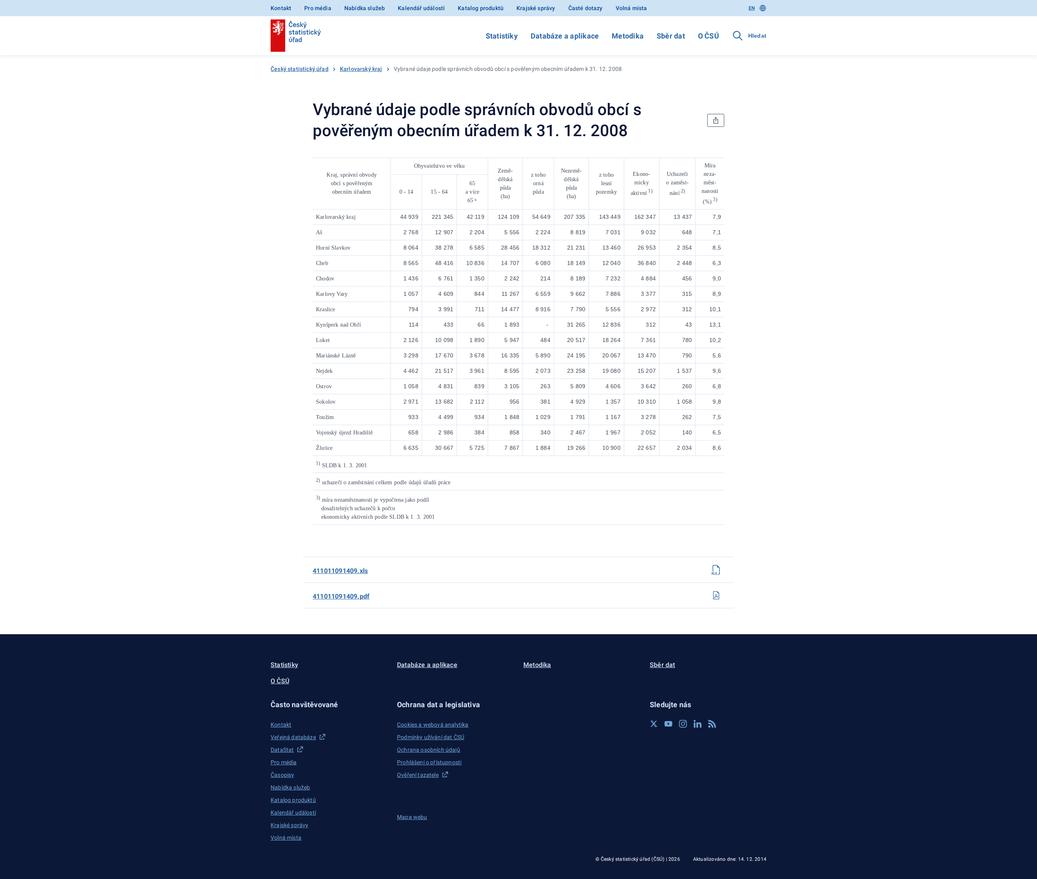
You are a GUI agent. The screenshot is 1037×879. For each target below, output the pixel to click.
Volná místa (631, 8)
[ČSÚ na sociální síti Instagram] (683, 724)
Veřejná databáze (293, 737)
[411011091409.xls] (716, 570)
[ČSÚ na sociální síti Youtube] (668, 724)
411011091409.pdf (341, 596)
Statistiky (502, 36)
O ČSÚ (708, 36)
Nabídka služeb (364, 8)
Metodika (628, 36)
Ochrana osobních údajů (428, 749)
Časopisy (282, 775)
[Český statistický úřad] (296, 35)
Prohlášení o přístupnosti (429, 762)
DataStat (282, 749)
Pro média (317, 8)
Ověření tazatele (418, 775)
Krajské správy (535, 8)
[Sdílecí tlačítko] (715, 120)
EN (752, 8)
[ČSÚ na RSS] (712, 724)
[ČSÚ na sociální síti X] (654, 724)
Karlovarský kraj (361, 69)
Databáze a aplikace (565, 36)
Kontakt (281, 8)
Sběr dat (671, 36)
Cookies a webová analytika (433, 724)
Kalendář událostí (421, 8)
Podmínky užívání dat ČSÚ (430, 737)
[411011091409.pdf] (716, 595)
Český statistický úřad (300, 69)
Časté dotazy (585, 8)
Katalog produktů (481, 8)
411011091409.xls (340, 571)
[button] (329, 704)
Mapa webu (412, 817)
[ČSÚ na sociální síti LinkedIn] (697, 724)
